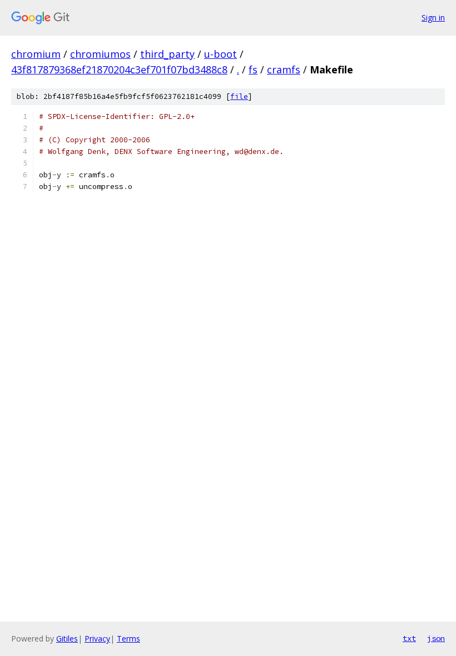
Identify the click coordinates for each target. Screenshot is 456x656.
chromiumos (100, 54)
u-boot (220, 54)
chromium (36, 54)
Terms (128, 638)
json (436, 638)
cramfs (283, 69)
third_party (167, 54)
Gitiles (67, 638)
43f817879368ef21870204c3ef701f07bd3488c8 (119, 69)
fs (253, 69)
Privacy (97, 638)
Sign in (433, 17)
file (239, 96)
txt (409, 638)
